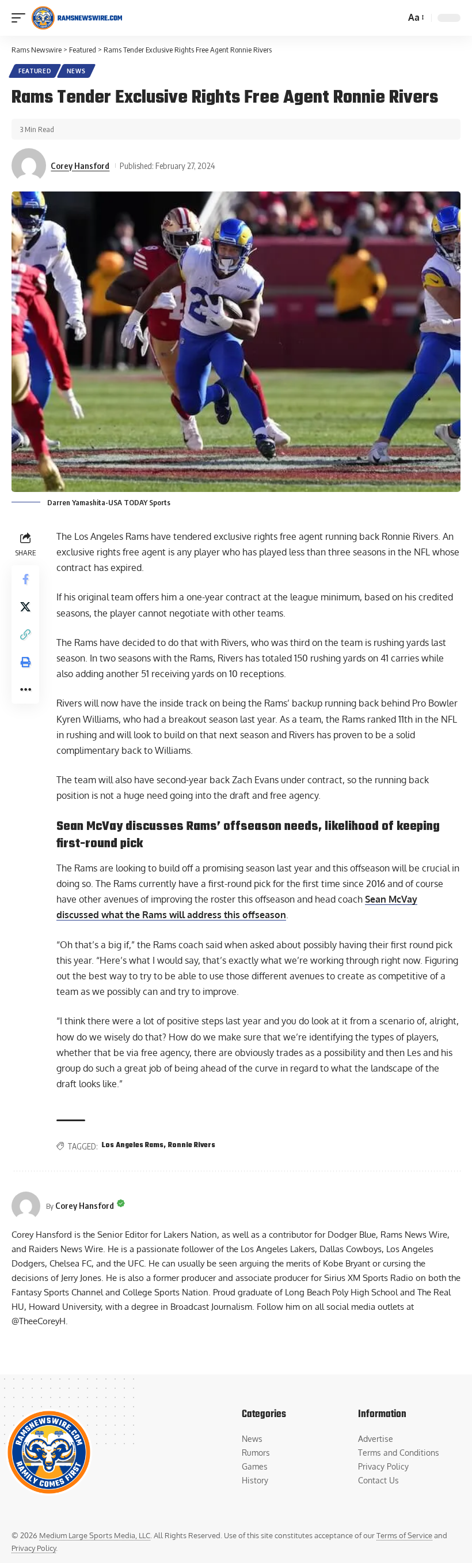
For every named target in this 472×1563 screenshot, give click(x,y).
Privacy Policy (34, 1548)
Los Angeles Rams (132, 1145)
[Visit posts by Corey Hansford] (29, 165)
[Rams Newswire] (76, 18)
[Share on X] (25, 607)
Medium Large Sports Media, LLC (94, 1535)
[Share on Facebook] (25, 579)
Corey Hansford (80, 165)
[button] (21, 18)
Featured (34, 70)
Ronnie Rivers (191, 1145)
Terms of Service (404, 1535)
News (76, 70)
